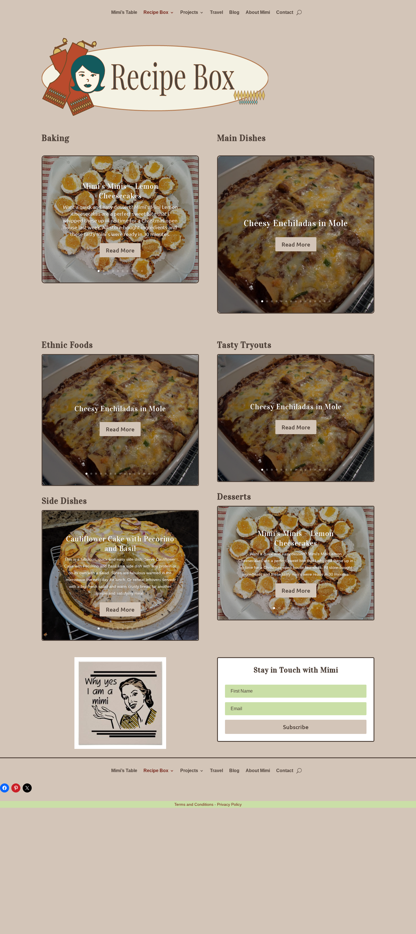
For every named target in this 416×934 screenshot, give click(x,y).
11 (310, 301)
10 (142, 271)
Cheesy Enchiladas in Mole (296, 223)
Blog (234, 12)
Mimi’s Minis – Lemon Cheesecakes (120, 190)
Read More (120, 250)
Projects (189, 12)
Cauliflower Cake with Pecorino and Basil (120, 543)
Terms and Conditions (193, 804)
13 (320, 301)
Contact (284, 12)
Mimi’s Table (124, 12)
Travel (216, 12)
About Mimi (258, 12)
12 (315, 301)
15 (330, 301)
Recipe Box (155, 12)
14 (325, 301)
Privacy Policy (229, 804)
